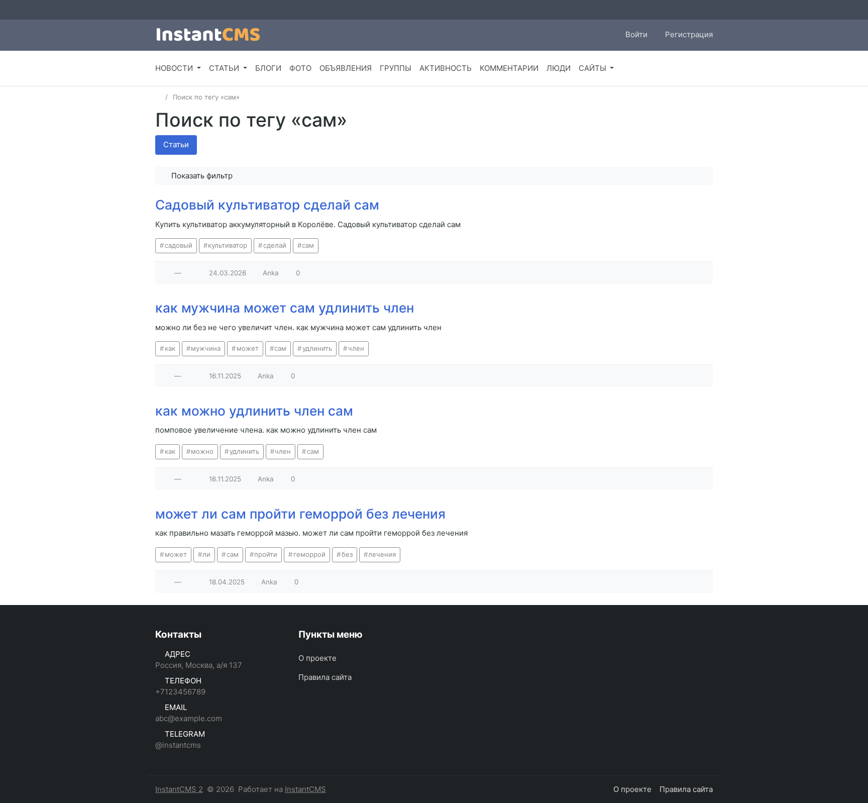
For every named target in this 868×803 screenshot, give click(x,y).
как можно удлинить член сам (254, 411)
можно (202, 451)
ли (206, 554)
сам (308, 245)
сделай (274, 245)
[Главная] (158, 97)
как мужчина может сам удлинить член (284, 308)
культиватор (227, 245)
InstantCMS (305, 789)
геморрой (309, 554)
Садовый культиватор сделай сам (267, 205)
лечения (382, 554)
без (347, 554)
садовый (178, 245)
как (170, 348)
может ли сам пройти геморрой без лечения (300, 514)
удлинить (317, 348)
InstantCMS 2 (179, 789)
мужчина (206, 348)
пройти (265, 554)
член (356, 348)
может (248, 348)
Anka (271, 273)
